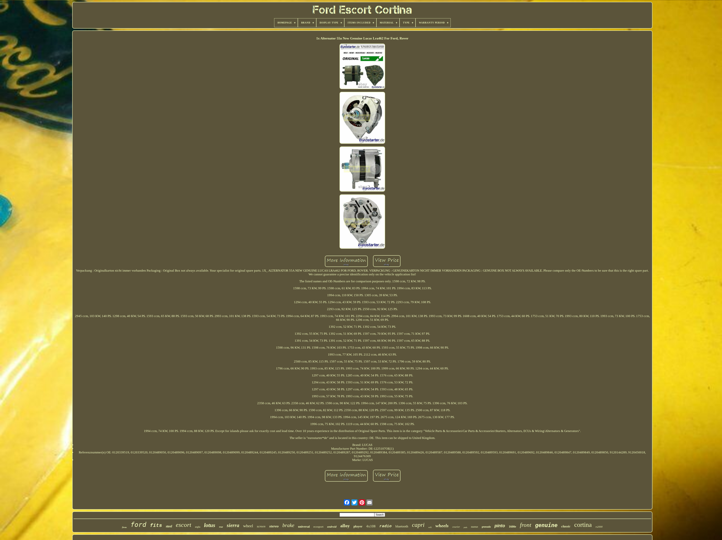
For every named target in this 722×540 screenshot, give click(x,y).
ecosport (318, 526)
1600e (512, 526)
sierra (233, 525)
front (525, 525)
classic (565, 526)
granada (486, 526)
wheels (442, 525)
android (332, 526)
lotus (209, 525)
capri (418, 524)
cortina (583, 524)
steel (169, 526)
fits (156, 525)
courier (456, 526)
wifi (430, 527)
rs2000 (599, 526)
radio (385, 526)
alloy (345, 525)
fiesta (124, 527)
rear (221, 527)
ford (138, 524)
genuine (546, 525)
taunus (474, 526)
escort (183, 524)
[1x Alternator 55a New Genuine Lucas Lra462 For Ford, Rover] (362, 67)
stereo (274, 526)
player (358, 526)
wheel (248, 525)
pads (465, 527)
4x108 (371, 526)
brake (288, 525)
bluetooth (401, 526)
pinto (499, 525)
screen (261, 526)
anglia (197, 527)
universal (304, 526)
